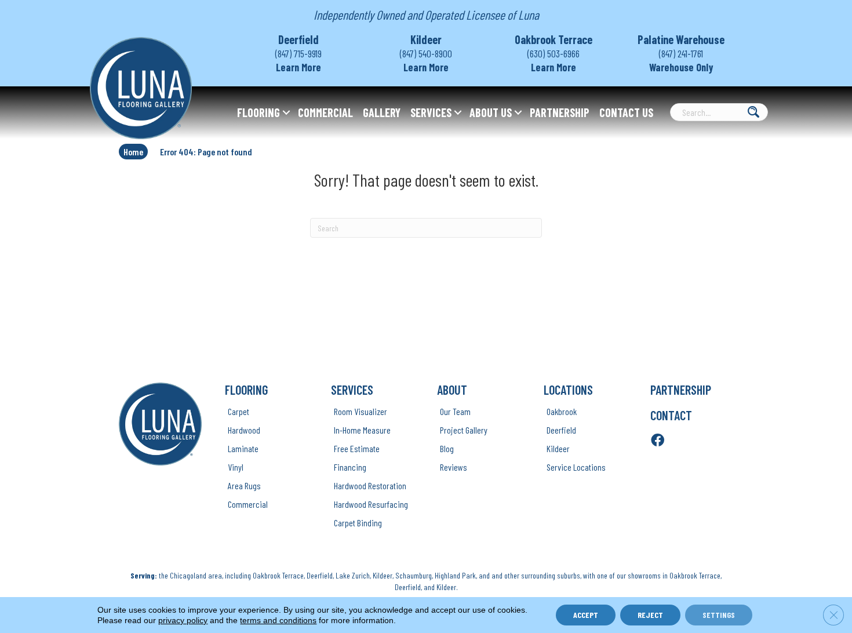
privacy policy (182, 620)
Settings (718, 615)
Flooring (258, 112)
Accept (585, 615)
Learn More (298, 67)
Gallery (381, 112)
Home (133, 151)
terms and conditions (278, 620)
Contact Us (626, 112)
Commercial (325, 112)
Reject (650, 615)
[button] (286, 112)
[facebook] (657, 441)
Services (431, 112)
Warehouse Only (681, 67)
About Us (490, 112)
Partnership (559, 112)
